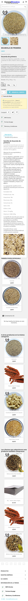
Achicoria (14, 359)
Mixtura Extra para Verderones (14, 554)
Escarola (12, 281)
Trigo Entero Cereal (14, 439)
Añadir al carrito (16, 92)
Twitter (7, 563)
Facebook (2, 563)
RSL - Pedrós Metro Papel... (14, 500)
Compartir (8, 112)
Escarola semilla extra (12, 307)
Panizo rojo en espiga (14, 386)
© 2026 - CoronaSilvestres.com (9, 599)
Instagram (24, 563)
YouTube (15, 563)
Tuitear (12, 112)
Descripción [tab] (8, 134)
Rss (11, 563)
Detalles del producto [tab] (11, 137)
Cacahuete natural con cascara (14, 412)
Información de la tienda (10, 583)
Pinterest (16, 112)
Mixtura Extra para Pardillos (14, 474)
